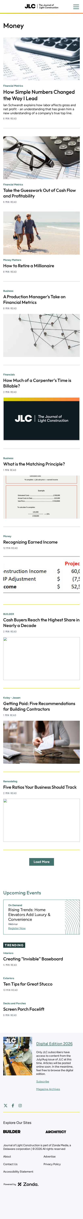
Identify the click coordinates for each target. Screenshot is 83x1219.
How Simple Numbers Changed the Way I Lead (39, 95)
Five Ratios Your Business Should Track (40, 787)
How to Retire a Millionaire (28, 265)
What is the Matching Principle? (34, 464)
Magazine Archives (48, 1089)
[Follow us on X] (5, 1105)
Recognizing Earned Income (30, 542)
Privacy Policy (52, 1164)
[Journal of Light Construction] (41, 6)
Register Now (17, 928)
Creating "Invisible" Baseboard (33, 959)
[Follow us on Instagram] (20, 1105)
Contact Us (10, 1164)
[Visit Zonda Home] (21, 1184)
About (7, 1156)
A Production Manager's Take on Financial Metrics (34, 299)
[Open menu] (76, 7)
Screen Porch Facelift (23, 1009)
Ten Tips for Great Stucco (27, 984)
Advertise (50, 1156)
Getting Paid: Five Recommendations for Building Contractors (39, 706)
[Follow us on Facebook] (12, 1105)
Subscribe (42, 1081)
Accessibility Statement (18, 1171)
